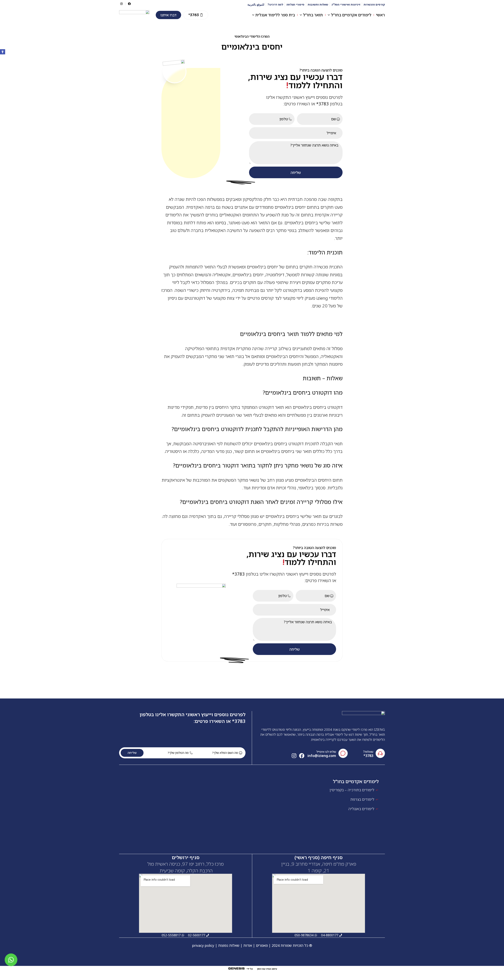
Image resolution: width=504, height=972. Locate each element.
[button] (195, 15)
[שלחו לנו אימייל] (343, 753)
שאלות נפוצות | (227, 945)
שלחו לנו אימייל (326, 751)
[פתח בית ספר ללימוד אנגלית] (253, 15)
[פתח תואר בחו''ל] (301, 15)
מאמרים (262, 945)
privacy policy (203, 945)
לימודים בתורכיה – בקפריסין (352, 789)
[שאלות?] (380, 753)
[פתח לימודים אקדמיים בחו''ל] (329, 15)
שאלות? (368, 751)
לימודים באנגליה (361, 808)
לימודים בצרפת (362, 799)
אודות (247, 945)
